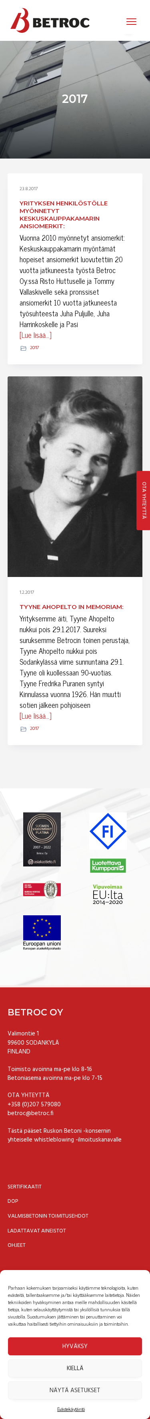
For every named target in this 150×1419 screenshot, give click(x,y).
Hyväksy (75, 1346)
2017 (34, 348)
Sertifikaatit (25, 1187)
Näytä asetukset (75, 1390)
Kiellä (75, 1368)
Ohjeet (17, 1245)
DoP (13, 1201)
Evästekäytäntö (71, 1409)
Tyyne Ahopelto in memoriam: (71, 607)
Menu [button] (123, 21)
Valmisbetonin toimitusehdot (48, 1216)
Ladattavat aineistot (37, 1231)
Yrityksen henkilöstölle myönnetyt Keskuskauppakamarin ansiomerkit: (64, 214)
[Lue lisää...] (36, 335)
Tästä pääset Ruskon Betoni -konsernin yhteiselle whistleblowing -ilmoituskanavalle (65, 1135)
